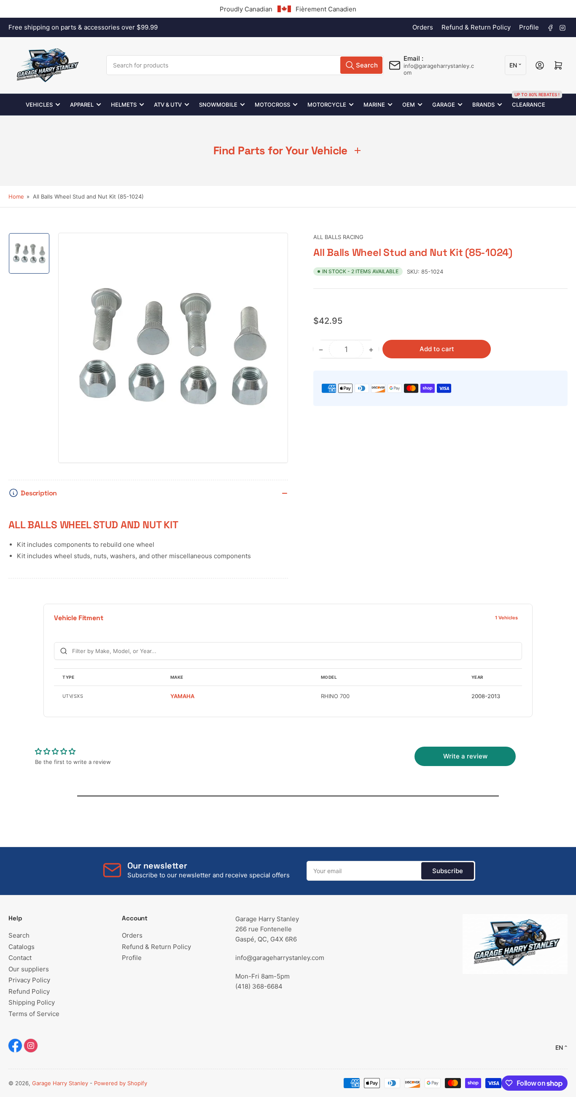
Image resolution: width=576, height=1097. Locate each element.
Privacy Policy (29, 980)
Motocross (272, 104)
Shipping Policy (31, 1002)
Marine (374, 104)
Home (16, 196)
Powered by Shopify (120, 1083)
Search (19, 935)
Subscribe (447, 871)
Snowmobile (218, 104)
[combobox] (244, 65)
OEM (408, 104)
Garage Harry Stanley (60, 1083)
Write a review (465, 756)
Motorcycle (326, 104)
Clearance (528, 101)
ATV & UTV (168, 104)
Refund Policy (29, 991)
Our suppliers (28, 969)
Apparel (82, 104)
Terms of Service (33, 1014)
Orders (422, 27)
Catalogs (21, 947)
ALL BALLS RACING (338, 237)
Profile (529, 27)
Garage (443, 104)
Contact (20, 958)
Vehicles (39, 104)
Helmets (124, 104)
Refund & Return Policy (476, 27)
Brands (483, 104)
